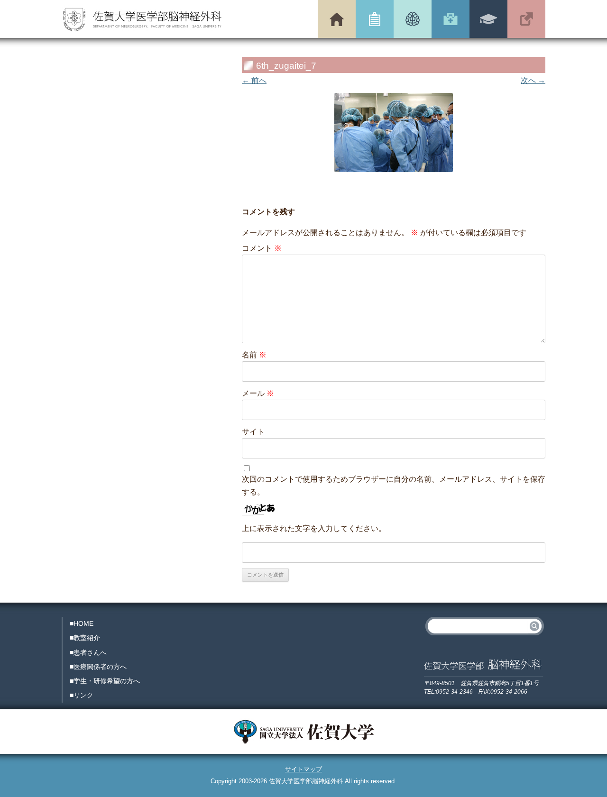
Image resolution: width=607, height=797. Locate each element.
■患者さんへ (88, 652)
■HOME (81, 623)
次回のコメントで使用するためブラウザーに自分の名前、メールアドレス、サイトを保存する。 (393, 485)
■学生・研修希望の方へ (105, 681)
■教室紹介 (85, 637)
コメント (262, 248)
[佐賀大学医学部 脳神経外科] (142, 21)
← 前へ (254, 80)
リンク (526, 19)
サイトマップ (303, 769)
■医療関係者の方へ (98, 666)
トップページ (337, 19)
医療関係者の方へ (450, 19)
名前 (254, 355)
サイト (253, 432)
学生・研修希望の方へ (488, 19)
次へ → (533, 80)
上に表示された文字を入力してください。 (314, 528)
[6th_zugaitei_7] (393, 132)
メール (258, 393)
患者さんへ (413, 19)
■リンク (81, 695)
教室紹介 (375, 19)
